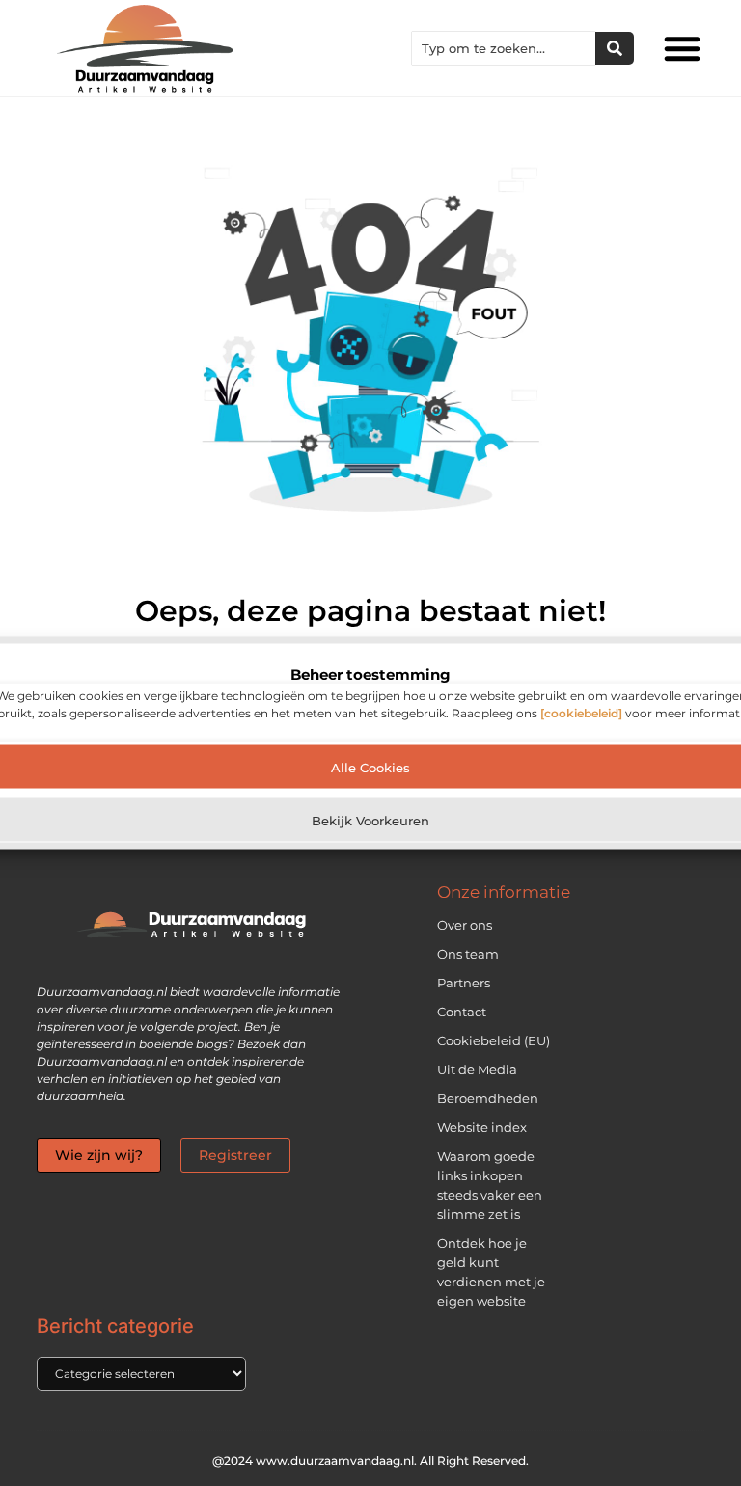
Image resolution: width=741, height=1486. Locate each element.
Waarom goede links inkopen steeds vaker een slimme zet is (489, 1185)
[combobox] (503, 48)
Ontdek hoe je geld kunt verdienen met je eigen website (491, 1272)
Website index (482, 1127)
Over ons (464, 924)
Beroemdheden (487, 1098)
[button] (682, 48)
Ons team (468, 953)
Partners (463, 982)
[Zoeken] (614, 48)
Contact (461, 1011)
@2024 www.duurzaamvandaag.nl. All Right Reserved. (370, 1460)
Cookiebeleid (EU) (493, 1040)
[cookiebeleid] (581, 713)
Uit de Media (477, 1069)
